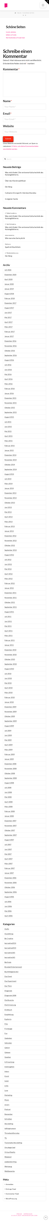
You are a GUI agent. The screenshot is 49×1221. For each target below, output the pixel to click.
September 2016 (11, 355)
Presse (19, 1214)
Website (8, 126)
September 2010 (11, 664)
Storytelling (9, 1124)
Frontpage (8, 1029)
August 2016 (9, 360)
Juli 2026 (8, 270)
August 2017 (9, 308)
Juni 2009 (8, 735)
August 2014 (9, 474)
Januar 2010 (9, 702)
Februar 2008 (10, 811)
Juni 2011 (8, 621)
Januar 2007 (9, 873)
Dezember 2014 (10, 455)
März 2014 (8, 484)
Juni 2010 (8, 678)
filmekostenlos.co (12, 253)
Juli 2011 (8, 617)
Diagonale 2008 (10, 995)
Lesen (7, 1081)
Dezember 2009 (10, 707)
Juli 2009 (8, 731)
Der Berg (8, 187)
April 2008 (8, 802)
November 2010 (11, 655)
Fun (6, 1033)
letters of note (11, 35)
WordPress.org (11, 1199)
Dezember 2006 (10, 878)
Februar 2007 (10, 868)
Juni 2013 (8, 507)
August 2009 (9, 726)
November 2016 (11, 346)
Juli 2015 (8, 422)
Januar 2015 (9, 450)
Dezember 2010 (10, 650)
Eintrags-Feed (11, 1189)
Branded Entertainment (13, 967)
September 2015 (11, 412)
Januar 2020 (9, 284)
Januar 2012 (9, 588)
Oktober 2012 (10, 545)
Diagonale (8, 991)
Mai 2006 (8, 911)
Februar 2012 (10, 583)
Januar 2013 (9, 531)
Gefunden (8, 1043)
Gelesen (7, 1052)
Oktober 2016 (10, 351)
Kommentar (11, 69)
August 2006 (9, 897)
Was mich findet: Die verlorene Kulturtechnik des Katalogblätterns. (24, 173)
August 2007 (9, 840)
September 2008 (11, 778)
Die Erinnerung (10, 1005)
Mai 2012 (8, 569)
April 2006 (8, 916)
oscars (7, 1105)
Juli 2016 (8, 365)
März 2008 (8, 807)
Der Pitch (8, 986)
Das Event (8, 976)
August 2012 (9, 555)
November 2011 (11, 598)
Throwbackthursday (12, 1133)
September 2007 (11, 835)
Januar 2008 (9, 816)
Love (6, 1090)
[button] (43, 5)
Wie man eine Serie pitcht (15, 238)
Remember (9, 1114)
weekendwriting (10, 1162)
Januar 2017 (9, 336)
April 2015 (8, 436)
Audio (7, 929)
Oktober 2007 (10, 830)
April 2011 (8, 631)
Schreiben (8, 1119)
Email (7, 113)
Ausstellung (9, 934)
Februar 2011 (10, 640)
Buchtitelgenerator (12, 972)
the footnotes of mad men (15, 38)
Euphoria (8, 1019)
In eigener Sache (11, 199)
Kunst (7, 1076)
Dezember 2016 (10, 341)
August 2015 (9, 417)
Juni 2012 (8, 564)
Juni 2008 (8, 792)
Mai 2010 (8, 683)
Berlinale (8, 962)
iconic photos (11, 32)
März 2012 (8, 579)
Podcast (7, 1109)
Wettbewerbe (10, 1171)
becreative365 (10, 953)
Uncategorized (10, 1147)
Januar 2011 (9, 645)
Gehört (7, 1048)
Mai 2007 (8, 854)
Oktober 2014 (10, 465)
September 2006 (11, 892)
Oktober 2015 (10, 408)
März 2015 (8, 441)
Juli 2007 (8, 845)
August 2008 (9, 783)
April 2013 (8, 517)
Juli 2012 (8, 560)
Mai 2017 (8, 317)
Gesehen (8, 1057)
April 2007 (8, 859)
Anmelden (9, 1184)
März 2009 (8, 750)
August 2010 (9, 669)
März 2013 (8, 522)
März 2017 (8, 327)
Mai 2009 (8, 740)
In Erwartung (9, 1062)
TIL (6, 1138)
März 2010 (8, 693)
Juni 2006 (8, 906)
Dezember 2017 (10, 303)
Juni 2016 (8, 370)
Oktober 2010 (10, 659)
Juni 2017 (8, 313)
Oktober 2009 (10, 716)
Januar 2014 (9, 488)
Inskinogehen (9, 1067)
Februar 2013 (10, 526)
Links (6, 1086)
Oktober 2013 (10, 503)
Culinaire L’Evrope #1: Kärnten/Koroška (20, 193)
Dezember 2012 (10, 536)
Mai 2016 (8, 374)
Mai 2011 (8, 626)
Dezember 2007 (10, 821)
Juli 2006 (8, 902)
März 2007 (8, 864)
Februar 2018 (10, 298)
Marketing (8, 1095)
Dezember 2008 (10, 764)
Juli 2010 (8, 674)
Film (6, 1024)
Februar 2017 (10, 332)
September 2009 (11, 721)
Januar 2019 (9, 289)
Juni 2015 (8, 427)
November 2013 (11, 498)
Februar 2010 (10, 697)
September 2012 (11, 550)
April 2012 (8, 574)
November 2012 (11, 541)
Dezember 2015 (10, 398)
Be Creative (9, 938)
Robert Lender (11, 213)
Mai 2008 (8, 797)
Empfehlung (9, 1014)
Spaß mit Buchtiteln (12, 247)
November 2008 (11, 769)
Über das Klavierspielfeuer (15, 181)
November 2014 (11, 460)
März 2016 (8, 384)
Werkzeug (8, 1166)
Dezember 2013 (10, 493)
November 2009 (11, 712)
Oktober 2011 (10, 602)
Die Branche (9, 1000)
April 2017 (8, 322)
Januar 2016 (9, 393)
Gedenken (8, 1038)
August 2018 (9, 294)
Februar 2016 (10, 389)
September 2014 (11, 469)
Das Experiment (10, 981)
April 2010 (8, 688)
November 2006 (11, 883)
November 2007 (11, 826)
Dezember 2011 (10, 593)
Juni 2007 (8, 849)
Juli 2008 (8, 788)
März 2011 (8, 636)
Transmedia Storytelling (13, 1143)
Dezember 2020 (10, 275)
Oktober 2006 (10, 887)
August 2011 (9, 612)
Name (7, 101)
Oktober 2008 (10, 773)
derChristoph (10, 224)
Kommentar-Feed (12, 1194)
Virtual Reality (10, 1152)
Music (7, 1100)
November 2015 (11, 403)
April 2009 (8, 745)
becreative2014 (10, 943)
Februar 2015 (10, 446)
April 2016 (8, 379)
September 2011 (11, 607)
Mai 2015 (8, 431)
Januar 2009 (9, 759)
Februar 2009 (10, 754)
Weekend (8, 1157)
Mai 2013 (8, 512)
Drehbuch (8, 1010)
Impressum (28, 1214)
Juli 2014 (8, 479)
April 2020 (8, 279)
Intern (7, 1071)
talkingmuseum (10, 1128)
